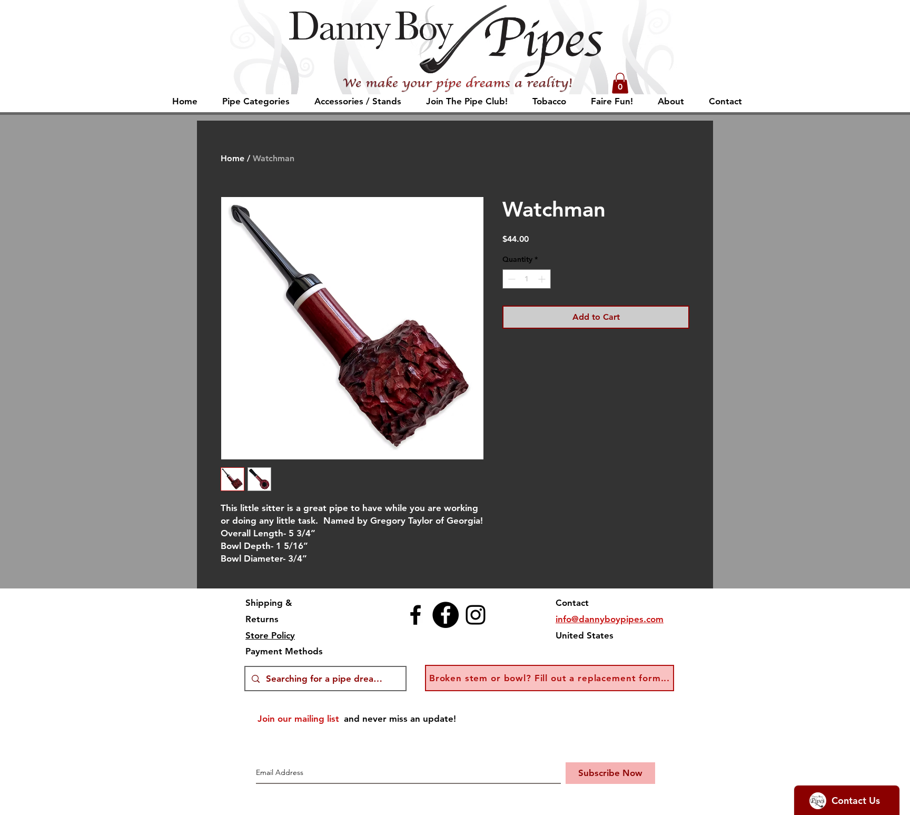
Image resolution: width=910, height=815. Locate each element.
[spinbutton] (526, 279)
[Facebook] (415, 615)
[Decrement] (510, 279)
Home (232, 158)
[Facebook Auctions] (445, 615)
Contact (572, 602)
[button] (620, 83)
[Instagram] (475, 615)
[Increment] (542, 279)
